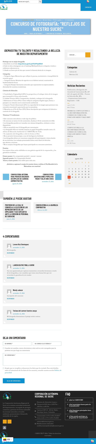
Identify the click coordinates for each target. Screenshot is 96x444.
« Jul (68, 183)
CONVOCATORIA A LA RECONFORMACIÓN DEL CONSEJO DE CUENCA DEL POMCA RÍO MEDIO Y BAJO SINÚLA (76, 132)
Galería (71, 72)
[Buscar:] (78, 55)
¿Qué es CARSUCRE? (76, 400)
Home (25, 33)
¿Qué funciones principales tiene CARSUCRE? (80, 411)
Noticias (38, 20)
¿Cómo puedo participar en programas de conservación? (78, 417)
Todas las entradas (35, 33)
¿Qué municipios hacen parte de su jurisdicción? (80, 405)
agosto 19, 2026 (71, 105)
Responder (10, 253)
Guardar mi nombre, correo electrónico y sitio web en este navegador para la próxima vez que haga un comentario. (30, 349)
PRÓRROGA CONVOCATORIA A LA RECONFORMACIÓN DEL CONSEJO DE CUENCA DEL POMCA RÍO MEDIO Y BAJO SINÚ (78, 114)
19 (75, 174)
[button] (79, 400)
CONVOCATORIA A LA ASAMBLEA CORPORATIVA (47, 206)
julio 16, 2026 (70, 122)
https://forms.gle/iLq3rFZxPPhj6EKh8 (30, 64)
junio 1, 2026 (70, 141)
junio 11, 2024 (11, 219)
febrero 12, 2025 (42, 210)
